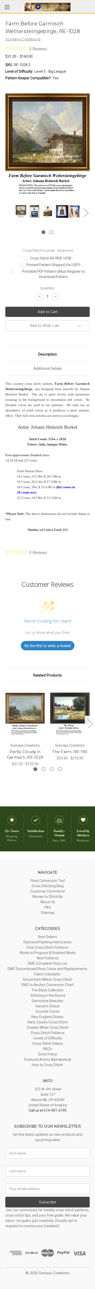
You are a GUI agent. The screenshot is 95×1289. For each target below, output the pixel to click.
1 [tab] (43, 232)
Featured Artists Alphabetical (47, 1059)
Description (47, 354)
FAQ (47, 907)
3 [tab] (51, 769)
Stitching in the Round (47, 995)
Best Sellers (47, 937)
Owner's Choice (47, 1006)
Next (86, 212)
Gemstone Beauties (47, 1001)
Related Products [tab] (47, 675)
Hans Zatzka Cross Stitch (47, 1022)
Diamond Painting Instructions (47, 942)
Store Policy (47, 1054)
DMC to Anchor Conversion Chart (47, 985)
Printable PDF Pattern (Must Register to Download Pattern (53, 274)
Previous (9, 212)
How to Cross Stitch (47, 1065)
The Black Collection (47, 990)
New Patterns (48, 958)
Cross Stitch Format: (47, 250)
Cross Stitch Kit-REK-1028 (50, 258)
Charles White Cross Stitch (48, 1027)
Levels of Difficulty (47, 1038)
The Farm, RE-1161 (69, 751)
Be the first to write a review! (48, 645)
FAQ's (47, 1049)
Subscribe (47, 1202)
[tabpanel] (21, 212)
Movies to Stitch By (47, 897)
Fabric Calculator (47, 974)
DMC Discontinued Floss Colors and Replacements (47, 969)
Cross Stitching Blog (48, 886)
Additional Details (47, 368)
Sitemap (47, 913)
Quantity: (47, 288)
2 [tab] (51, 232)
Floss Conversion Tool (47, 881)
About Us (47, 902)
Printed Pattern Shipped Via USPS (53, 265)
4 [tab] (60, 769)
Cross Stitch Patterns (48, 1033)
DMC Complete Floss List (47, 963)
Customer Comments (47, 891)
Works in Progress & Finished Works (48, 953)
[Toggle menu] (7, 7)
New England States (47, 1017)
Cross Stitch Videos (47, 1043)
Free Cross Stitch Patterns (47, 947)
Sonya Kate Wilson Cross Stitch (47, 979)
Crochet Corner (47, 1011)
